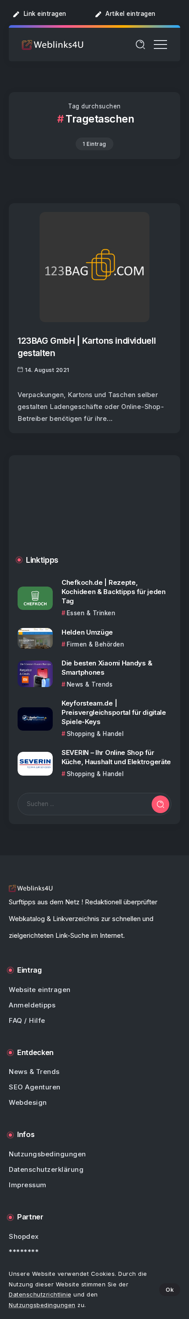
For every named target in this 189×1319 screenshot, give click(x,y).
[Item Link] (94, 267)
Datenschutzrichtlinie (40, 1294)
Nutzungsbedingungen (42, 1304)
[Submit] (160, 804)
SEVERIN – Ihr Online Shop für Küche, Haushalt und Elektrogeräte (116, 757)
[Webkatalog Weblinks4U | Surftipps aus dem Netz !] (53, 44)
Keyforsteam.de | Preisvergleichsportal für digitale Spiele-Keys (114, 712)
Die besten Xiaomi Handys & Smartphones (107, 667)
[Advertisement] (94, 512)
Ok (170, 1289)
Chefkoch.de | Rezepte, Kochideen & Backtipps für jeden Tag (114, 591)
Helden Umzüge (87, 632)
